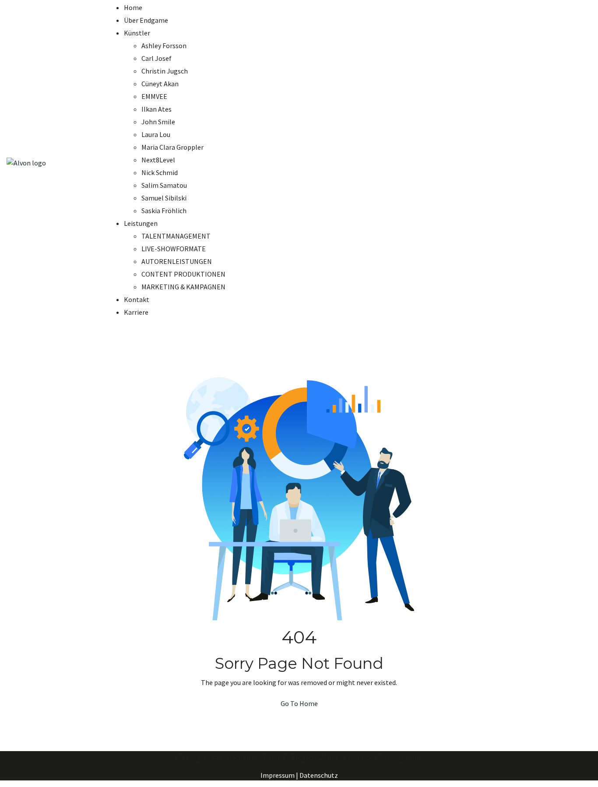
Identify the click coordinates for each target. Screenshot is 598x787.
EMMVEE (154, 96)
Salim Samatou (164, 185)
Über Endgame (146, 20)
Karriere (136, 312)
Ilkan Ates (156, 109)
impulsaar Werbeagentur (382, 757)
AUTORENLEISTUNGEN (176, 261)
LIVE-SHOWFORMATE (173, 248)
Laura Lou (155, 134)
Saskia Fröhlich (163, 210)
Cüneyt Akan (160, 83)
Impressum (277, 775)
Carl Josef (156, 58)
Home (133, 7)
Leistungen (141, 223)
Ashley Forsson (163, 45)
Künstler (137, 32)
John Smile (158, 121)
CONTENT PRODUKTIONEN (183, 274)
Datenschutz (318, 775)
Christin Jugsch (164, 71)
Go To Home (299, 703)
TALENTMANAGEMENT (176, 236)
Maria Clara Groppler (172, 147)
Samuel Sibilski (163, 197)
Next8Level (158, 159)
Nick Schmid (159, 172)
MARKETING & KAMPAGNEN (183, 286)
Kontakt (136, 299)
